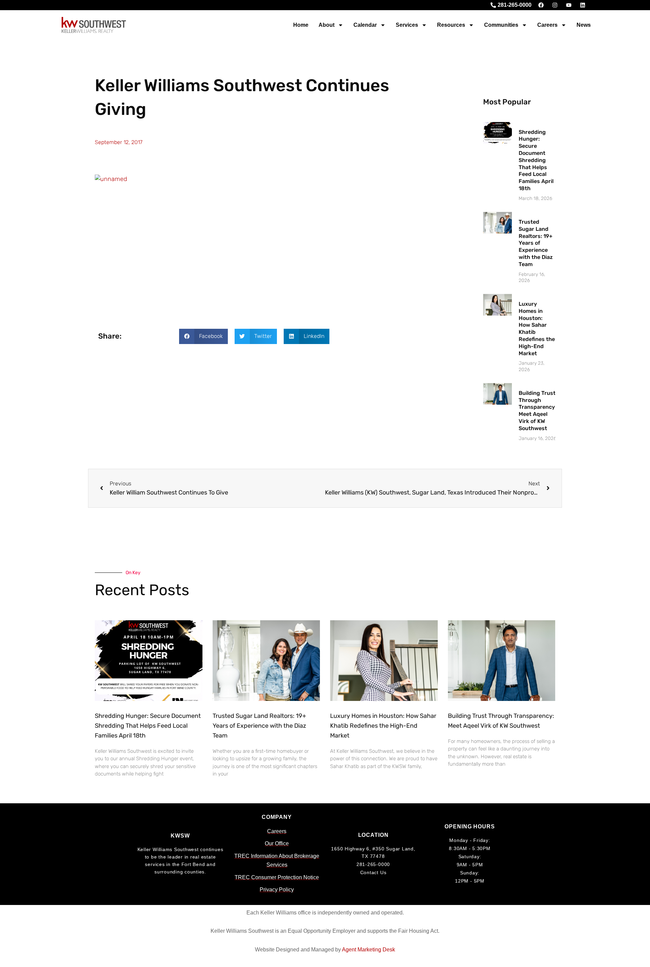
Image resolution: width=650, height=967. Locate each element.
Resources (451, 25)
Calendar (365, 25)
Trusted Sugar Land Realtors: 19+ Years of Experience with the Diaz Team (536, 243)
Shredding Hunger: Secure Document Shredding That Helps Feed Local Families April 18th (536, 160)
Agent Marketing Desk (368, 949)
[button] (203, 336)
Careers (547, 25)
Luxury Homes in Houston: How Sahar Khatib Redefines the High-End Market (383, 725)
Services (407, 25)
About (326, 25)
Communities (501, 25)
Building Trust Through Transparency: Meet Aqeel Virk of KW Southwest (537, 410)
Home (300, 25)
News (584, 25)
